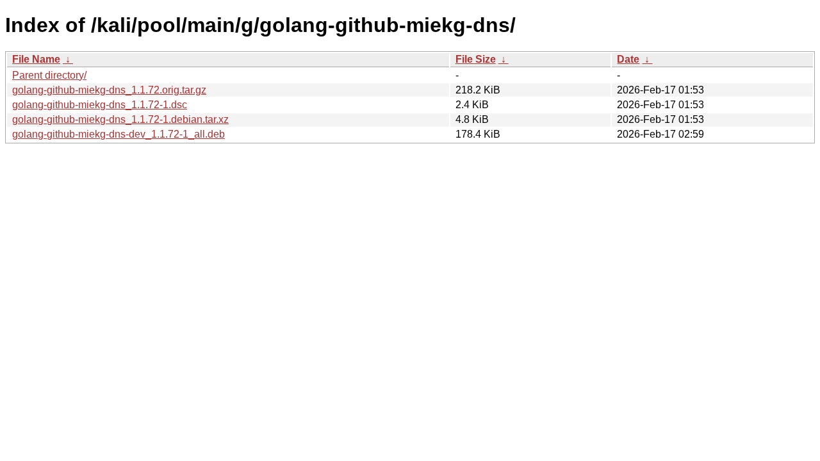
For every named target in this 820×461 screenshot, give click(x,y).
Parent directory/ (49, 75)
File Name (36, 59)
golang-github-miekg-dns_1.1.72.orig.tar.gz (109, 90)
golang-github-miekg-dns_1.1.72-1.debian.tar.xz (120, 119)
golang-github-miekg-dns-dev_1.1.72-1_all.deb (118, 134)
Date (628, 59)
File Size (475, 59)
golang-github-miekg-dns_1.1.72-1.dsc (99, 104)
